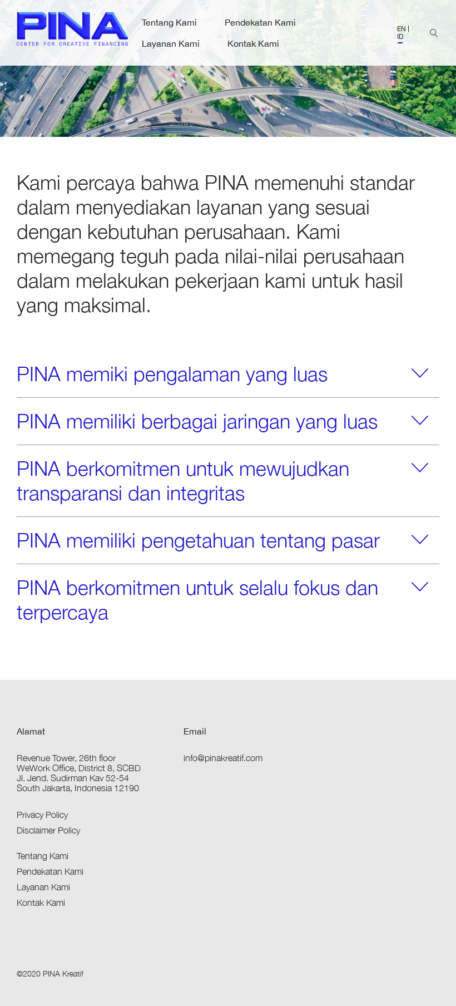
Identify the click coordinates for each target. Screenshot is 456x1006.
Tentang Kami (169, 22)
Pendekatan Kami (260, 22)
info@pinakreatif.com (223, 758)
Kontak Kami (253, 43)
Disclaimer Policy (48, 830)
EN (401, 29)
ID (400, 37)
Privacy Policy (42, 815)
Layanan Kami (171, 43)
